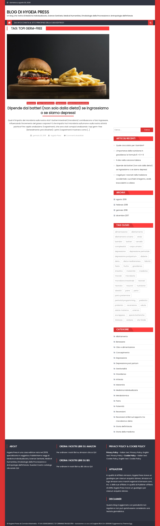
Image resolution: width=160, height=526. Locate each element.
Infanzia (119, 379)
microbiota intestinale (124, 280)
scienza (135, 310)
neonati (141, 280)
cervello (139, 241)
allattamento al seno (124, 237)
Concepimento (123, 352)
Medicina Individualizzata (78, 103)
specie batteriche (136, 315)
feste (117, 266)
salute (143, 305)
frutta (126, 266)
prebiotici (143, 300)
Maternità (120, 385)
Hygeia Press (56, 135)
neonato (118, 285)
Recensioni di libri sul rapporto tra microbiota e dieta (130, 419)
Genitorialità (121, 368)
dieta (117, 261)
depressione (120, 251)
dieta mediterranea (131, 261)
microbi (118, 276)
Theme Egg (127, 523)
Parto (118, 401)
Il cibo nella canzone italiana (128, 160)
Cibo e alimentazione (46, 103)
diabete (143, 256)
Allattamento (122, 336)
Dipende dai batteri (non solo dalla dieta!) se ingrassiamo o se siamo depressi (58, 110)
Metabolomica (122, 395)
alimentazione (121, 232)
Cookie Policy (112, 458)
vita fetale (141, 320)
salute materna (122, 310)
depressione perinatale (140, 251)
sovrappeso (120, 315)
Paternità (120, 406)
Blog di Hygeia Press (28, 12)
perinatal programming (125, 300)
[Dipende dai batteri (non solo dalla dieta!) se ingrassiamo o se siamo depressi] (58, 66)
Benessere (31, 103)
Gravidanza (121, 374)
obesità (118, 290)
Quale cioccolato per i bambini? (130, 145)
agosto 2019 (121, 199)
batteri (129, 241)
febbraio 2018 (122, 205)
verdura (129, 320)
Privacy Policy (136, 452)
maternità (130, 271)
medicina (143, 271)
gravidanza (137, 266)
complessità (120, 246)
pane (127, 290)
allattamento (137, 232)
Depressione (61, 103)
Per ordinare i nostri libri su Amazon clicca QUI (76, 452)
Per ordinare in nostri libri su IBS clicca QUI (74, 466)
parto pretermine (122, 295)
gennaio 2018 (122, 210)
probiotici (119, 305)
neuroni (129, 285)
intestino (119, 271)
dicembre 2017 (122, 215)
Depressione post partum (127, 363)
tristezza (118, 320)
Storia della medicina (125, 432)
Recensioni (121, 411)
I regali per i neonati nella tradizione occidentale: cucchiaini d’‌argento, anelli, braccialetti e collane (133, 179)
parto (136, 290)
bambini (118, 241)
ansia (139, 237)
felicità (147, 261)
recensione (132, 305)
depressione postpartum (126, 256)
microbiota (130, 276)
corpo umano (136, 246)
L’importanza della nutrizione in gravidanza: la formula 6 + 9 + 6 (130, 153)
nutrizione (141, 285)
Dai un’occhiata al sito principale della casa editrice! (39, 22)
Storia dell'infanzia (124, 426)
